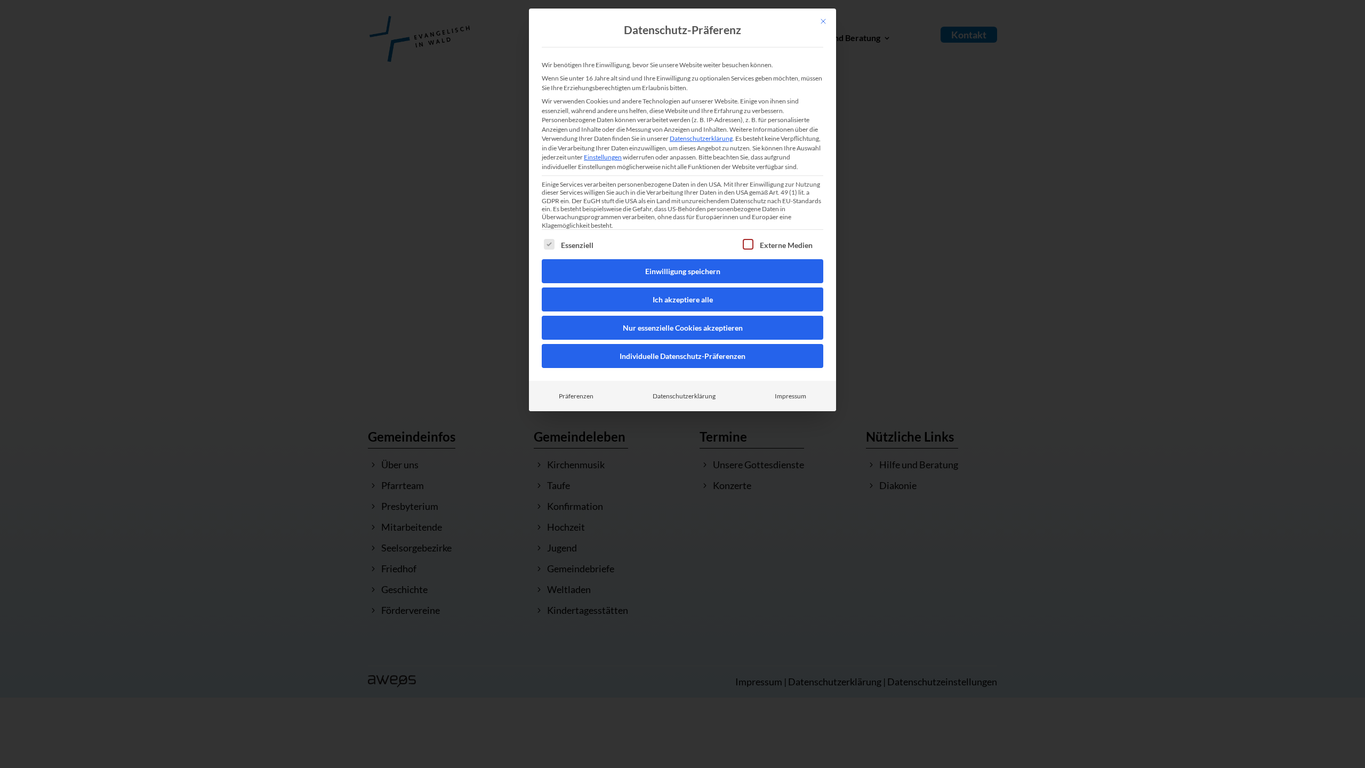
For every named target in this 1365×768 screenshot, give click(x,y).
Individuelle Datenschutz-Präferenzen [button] (682, 356)
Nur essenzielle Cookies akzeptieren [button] (683, 327)
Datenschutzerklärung (701, 138)
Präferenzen (576, 396)
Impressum (790, 396)
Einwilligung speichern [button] (682, 271)
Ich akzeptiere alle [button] (683, 299)
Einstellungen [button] (603, 157)
